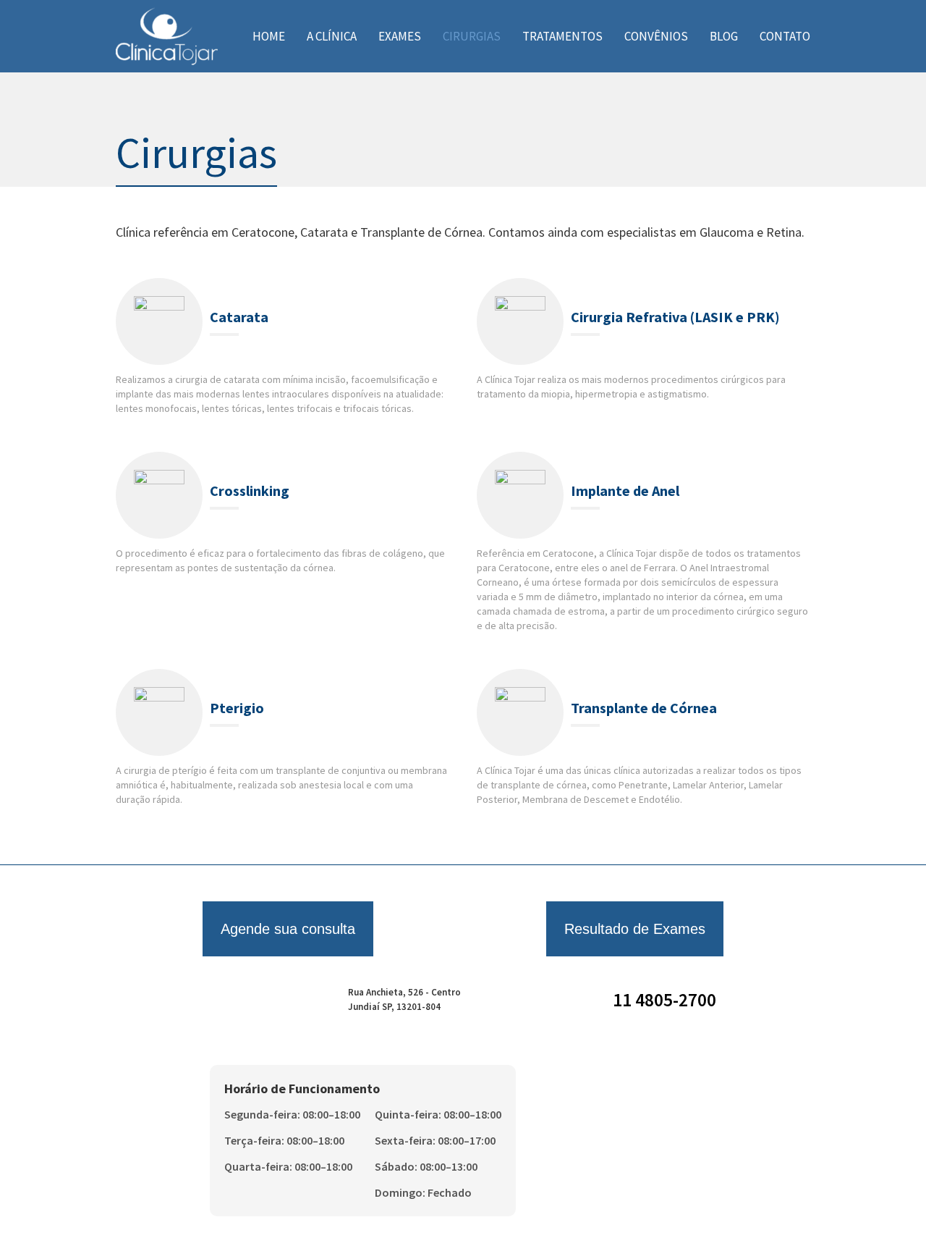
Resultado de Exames (634, 929)
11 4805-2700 (664, 999)
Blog (724, 36)
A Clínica (332, 36)
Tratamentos (562, 36)
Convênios (656, 36)
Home (268, 36)
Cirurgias (472, 36)
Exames (399, 36)
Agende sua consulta (288, 929)
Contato (785, 36)
